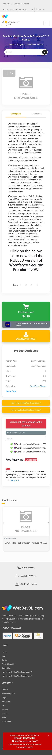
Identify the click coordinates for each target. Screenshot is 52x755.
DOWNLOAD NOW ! (26, 338)
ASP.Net (5, 709)
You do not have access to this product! (26, 423)
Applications (6, 721)
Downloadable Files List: (16, 433)
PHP (3, 705)
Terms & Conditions (9, 664)
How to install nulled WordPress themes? (26, 410)
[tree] (26, 448)
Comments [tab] (36, 113)
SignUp (14, 9)
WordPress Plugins (35, 44)
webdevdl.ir (31, 459)
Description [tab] (16, 113)
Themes (5, 689)
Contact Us (16, 3)
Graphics (5, 713)
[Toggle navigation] (46, 23)
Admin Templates (8, 693)
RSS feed (26, 3)
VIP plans (15, 480)
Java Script (6, 701)
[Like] (11, 73)
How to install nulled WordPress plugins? (26, 403)
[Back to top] (45, 748)
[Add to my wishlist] (6, 73)
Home (7, 3)
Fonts (4, 717)
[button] (48, 523)
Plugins (20, 44)
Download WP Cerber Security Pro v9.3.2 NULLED (26, 543)
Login (6, 9)
